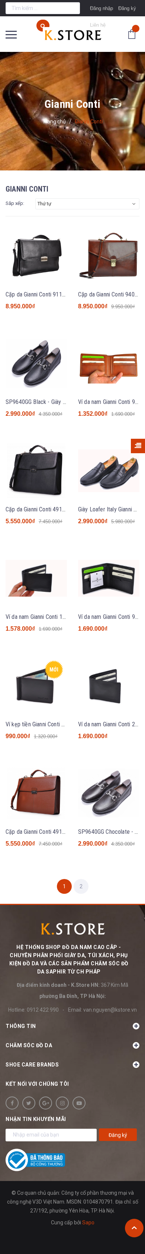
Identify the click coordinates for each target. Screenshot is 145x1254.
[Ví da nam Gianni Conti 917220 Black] (108, 578)
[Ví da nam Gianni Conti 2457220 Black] (108, 686)
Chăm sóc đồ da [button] (29, 1045)
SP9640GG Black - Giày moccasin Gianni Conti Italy (66, 401)
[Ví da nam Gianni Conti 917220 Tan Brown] (108, 363)
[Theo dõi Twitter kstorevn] (28, 1103)
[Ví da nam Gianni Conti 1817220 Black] (36, 578)
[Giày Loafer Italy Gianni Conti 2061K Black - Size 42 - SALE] (108, 471)
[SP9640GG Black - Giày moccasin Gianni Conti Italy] (36, 363)
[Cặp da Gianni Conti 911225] (36, 256)
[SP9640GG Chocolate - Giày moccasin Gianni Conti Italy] (108, 793)
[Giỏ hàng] (133, 34)
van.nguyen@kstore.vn (110, 1010)
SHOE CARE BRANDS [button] (32, 1065)
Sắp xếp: (15, 203)
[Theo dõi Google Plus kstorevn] (45, 1103)
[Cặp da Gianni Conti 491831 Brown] (36, 793)
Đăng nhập (101, 8)
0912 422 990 (43, 1010)
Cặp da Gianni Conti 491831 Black (46, 509)
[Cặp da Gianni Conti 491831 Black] (36, 471)
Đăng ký (127, 8)
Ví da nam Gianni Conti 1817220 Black (50, 616)
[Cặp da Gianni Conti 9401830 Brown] (108, 256)
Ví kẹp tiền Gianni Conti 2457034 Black (51, 724)
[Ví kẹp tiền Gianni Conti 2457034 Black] (36, 686)
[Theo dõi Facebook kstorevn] (12, 1103)
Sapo (88, 1222)
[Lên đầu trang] (134, 1228)
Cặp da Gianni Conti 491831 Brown (47, 831)
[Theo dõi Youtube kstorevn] (79, 1103)
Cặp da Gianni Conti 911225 (38, 294)
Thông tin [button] (21, 1026)
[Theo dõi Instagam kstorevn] (62, 1103)
